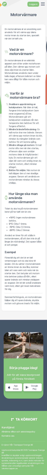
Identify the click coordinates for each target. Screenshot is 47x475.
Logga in (33, 4)
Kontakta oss (8, 436)
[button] (42, 4)
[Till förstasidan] (4, 4)
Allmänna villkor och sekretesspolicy (18, 431)
